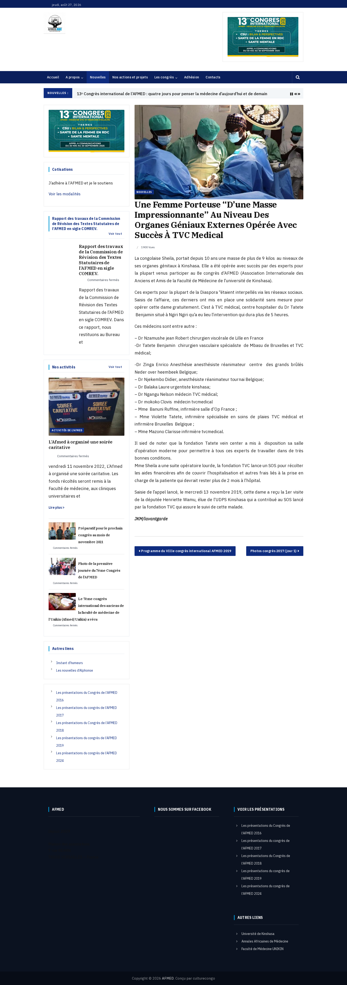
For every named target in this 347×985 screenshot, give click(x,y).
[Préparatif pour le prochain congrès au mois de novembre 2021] (62, 530)
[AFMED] (54, 23)
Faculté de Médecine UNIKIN (262, 949)
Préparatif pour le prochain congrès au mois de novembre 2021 (100, 535)
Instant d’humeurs (69, 663)
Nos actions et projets (130, 77)
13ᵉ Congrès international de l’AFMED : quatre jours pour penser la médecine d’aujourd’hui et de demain (172, 93)
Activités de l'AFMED (67, 430)
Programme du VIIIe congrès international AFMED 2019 (186, 551)
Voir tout (115, 234)
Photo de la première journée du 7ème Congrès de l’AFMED (99, 571)
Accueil (53, 77)
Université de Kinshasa (258, 934)
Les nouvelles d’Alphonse (74, 670)
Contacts (213, 77)
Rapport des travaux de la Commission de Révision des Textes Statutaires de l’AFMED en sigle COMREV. (101, 260)
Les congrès (164, 77)
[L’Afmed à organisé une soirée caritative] (86, 406)
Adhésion (191, 77)
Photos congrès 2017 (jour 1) (273, 551)
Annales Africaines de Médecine (264, 941)
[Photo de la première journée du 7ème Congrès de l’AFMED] (62, 566)
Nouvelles (98, 77)
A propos (73, 77)
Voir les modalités (64, 193)
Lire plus (56, 507)
